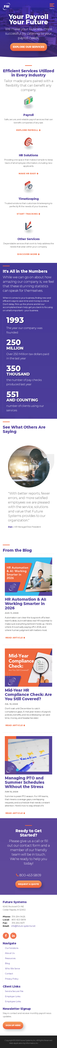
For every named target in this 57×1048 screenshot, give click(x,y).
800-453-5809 (30, 875)
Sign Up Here (13, 1025)
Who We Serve (12, 968)
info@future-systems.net (23, 926)
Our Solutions (11, 948)
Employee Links (13, 1001)
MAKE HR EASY (27, 173)
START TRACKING (27, 214)
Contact (9, 973)
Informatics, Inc (32, 1043)
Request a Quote (28, 884)
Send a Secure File (14, 991)
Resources (10, 958)
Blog (7, 963)
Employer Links (12, 996)
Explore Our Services (28, 46)
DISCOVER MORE (27, 254)
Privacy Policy (11, 978)
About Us (9, 953)
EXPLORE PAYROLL (27, 130)
